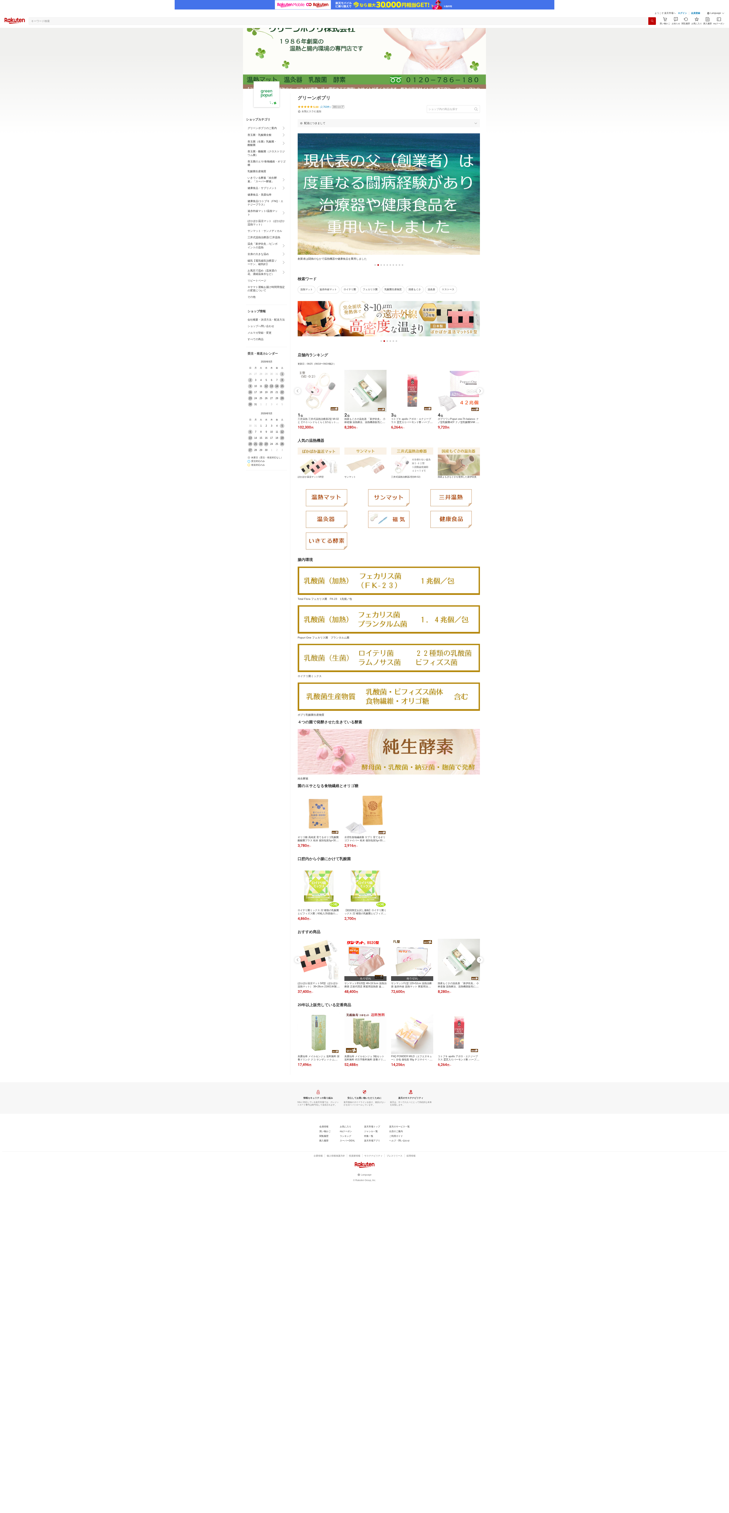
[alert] (389, 123)
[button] (715, 13)
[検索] (652, 21)
